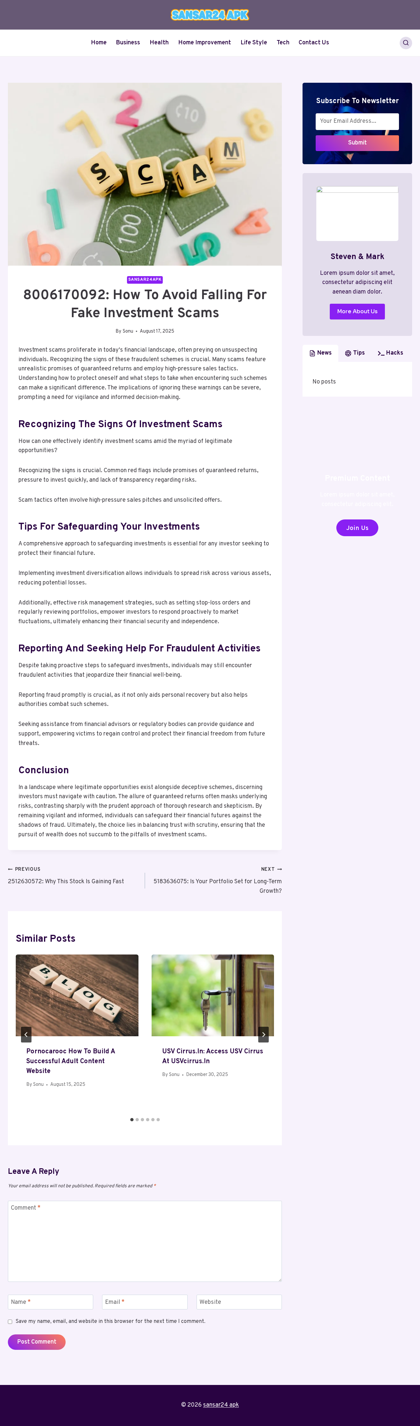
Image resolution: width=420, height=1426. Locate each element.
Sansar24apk (145, 279)
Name (21, 1302)
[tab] (132, 1119)
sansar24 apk (221, 1405)
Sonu (128, 331)
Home (99, 43)
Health (159, 43)
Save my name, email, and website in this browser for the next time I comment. (110, 1321)
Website (210, 1302)
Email (115, 1302)
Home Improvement (204, 43)
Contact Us (314, 43)
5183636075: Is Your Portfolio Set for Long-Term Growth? (218, 881)
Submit (357, 143)
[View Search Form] (406, 43)
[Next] (263, 1034)
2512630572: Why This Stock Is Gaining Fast (66, 876)
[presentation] (77, 995)
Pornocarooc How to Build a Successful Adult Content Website (70, 1061)
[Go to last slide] (26, 1034)
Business (128, 43)
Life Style (254, 43)
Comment (26, 1208)
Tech (283, 43)
